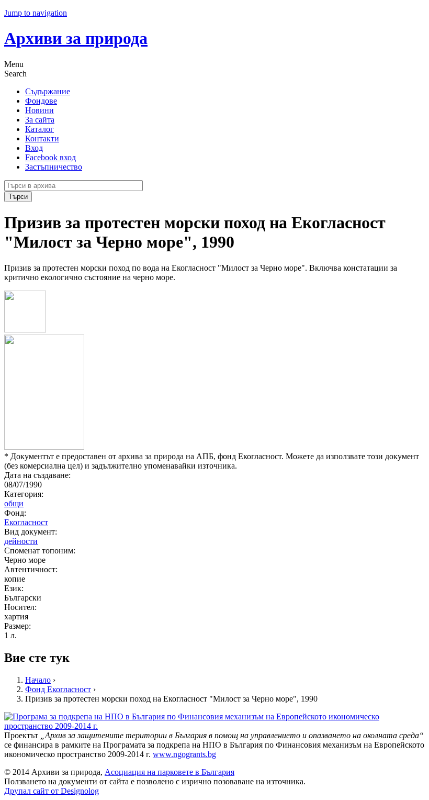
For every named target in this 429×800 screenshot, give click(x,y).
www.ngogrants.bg (184, 754)
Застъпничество (53, 166)
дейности (21, 541)
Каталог (39, 129)
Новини (39, 110)
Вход (34, 147)
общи (14, 503)
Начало (38, 679)
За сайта (39, 119)
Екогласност (26, 522)
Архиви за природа (76, 38)
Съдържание (47, 91)
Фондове (41, 100)
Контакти (42, 138)
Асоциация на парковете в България (169, 772)
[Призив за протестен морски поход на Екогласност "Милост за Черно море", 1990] (25, 329)
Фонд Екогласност (58, 689)
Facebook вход (50, 157)
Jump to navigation (35, 12)
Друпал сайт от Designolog (51, 790)
